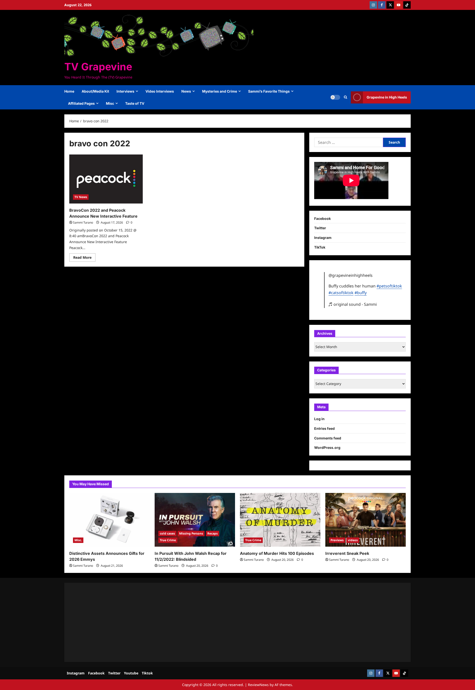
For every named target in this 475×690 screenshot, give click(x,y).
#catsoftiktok (341, 292)
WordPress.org (327, 447)
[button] (345, 97)
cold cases (167, 533)
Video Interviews (159, 91)
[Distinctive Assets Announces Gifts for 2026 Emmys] (109, 520)
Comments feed (327, 438)
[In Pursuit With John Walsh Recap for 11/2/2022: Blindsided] (195, 520)
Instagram (323, 237)
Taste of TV (134, 103)
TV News (80, 197)
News (186, 91)
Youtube (131, 673)
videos (353, 540)
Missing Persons (191, 533)
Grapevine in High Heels (387, 97)
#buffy (361, 292)
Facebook (322, 218)
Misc (110, 103)
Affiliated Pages (81, 103)
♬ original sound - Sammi (353, 304)
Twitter (320, 228)
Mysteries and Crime (219, 91)
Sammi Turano (83, 222)
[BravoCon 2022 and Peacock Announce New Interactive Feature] (106, 179)
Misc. (78, 540)
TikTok (319, 247)
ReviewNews (258, 684)
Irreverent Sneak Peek (347, 553)
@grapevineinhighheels (351, 275)
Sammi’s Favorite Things (269, 91)
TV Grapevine (98, 66)
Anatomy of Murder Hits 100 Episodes (277, 553)
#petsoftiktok (389, 286)
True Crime (168, 540)
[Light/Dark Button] (335, 97)
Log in (319, 419)
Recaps (212, 533)
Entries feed (324, 428)
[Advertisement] (217, 622)
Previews (337, 540)
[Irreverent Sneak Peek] (365, 520)
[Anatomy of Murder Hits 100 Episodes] (280, 520)
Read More (84, 258)
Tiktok (147, 673)
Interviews (125, 91)
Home (69, 91)
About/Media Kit (95, 91)
